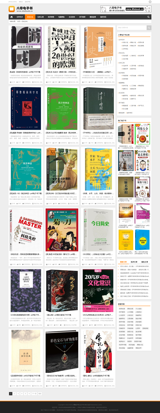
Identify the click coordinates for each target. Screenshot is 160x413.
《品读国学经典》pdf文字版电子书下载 (25, 376)
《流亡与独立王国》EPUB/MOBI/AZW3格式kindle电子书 (134, 296)
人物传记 (133, 55)
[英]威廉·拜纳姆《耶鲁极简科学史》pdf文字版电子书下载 (26, 133)
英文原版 (122, 348)
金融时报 (130, 348)
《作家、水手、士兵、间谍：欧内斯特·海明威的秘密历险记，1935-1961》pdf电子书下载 (98, 193)
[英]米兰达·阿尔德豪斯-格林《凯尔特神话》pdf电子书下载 (62, 133)
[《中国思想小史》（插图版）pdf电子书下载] (98, 47)
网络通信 (141, 85)
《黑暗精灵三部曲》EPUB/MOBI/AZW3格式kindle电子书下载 (134, 289)
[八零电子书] (22, 6)
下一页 (34, 393)
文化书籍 (125, 59)
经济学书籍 (122, 345)
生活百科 (72, 17)
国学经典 (125, 45)
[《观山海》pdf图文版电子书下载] (62, 290)
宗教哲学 (125, 69)
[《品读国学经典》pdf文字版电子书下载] (26, 351)
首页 (11, 17)
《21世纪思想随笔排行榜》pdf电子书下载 (26, 315)
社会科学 (125, 65)
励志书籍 (138, 318)
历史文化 (30, 17)
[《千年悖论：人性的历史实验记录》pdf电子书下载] (98, 108)
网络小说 (133, 42)
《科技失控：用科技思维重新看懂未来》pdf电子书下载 (26, 254)
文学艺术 (20, 17)
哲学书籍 (130, 325)
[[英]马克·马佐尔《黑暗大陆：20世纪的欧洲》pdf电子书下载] (62, 47)
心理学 (138, 328)
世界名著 (141, 42)
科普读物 (138, 338)
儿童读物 (130, 318)
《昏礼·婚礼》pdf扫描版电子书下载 (96, 376)
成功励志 (141, 65)
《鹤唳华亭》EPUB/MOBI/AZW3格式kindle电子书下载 (134, 279)
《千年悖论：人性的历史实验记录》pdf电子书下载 (98, 133)
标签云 (21, 2)
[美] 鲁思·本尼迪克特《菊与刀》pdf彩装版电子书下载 (62, 254)
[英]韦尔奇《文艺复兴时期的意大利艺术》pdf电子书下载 (62, 193)
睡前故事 (93, 17)
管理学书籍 (137, 341)
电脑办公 (125, 89)
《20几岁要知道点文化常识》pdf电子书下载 (98, 315)
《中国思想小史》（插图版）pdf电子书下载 (98, 72)
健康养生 (125, 95)
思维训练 (145, 328)
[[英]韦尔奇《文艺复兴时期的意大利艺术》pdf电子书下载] (62, 169)
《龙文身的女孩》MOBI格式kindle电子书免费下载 (134, 283)
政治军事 (141, 55)
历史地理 (125, 55)
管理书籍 (141, 75)
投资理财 (125, 79)
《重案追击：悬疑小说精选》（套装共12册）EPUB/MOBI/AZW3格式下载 (134, 269)
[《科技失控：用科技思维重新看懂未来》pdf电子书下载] (26, 230)
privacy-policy (13, 2)
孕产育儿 (141, 105)
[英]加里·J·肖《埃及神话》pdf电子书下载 (26, 193)
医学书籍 (122, 322)
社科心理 (41, 17)
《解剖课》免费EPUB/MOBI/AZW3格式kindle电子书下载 (134, 293)
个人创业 (138, 309)
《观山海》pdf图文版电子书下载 (58, 315)
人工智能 (133, 85)
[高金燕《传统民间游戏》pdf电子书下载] (26, 47)
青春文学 (133, 45)
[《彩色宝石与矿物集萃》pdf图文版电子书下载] (62, 351)
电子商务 (138, 335)
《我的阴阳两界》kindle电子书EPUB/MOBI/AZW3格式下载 (134, 273)
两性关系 (141, 95)
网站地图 (87, 405)
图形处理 (133, 89)
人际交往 (130, 315)
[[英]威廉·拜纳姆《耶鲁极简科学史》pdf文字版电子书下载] (26, 108)
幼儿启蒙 (125, 109)
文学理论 (125, 49)
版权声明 (27, 2)
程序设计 (122, 341)
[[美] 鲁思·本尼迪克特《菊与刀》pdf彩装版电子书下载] (62, 230)
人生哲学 (122, 315)
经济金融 (133, 75)
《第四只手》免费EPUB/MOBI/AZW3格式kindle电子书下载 (134, 276)
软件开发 (125, 85)
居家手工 (133, 99)
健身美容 (133, 95)
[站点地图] (150, 1)
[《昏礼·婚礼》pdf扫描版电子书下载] (98, 351)
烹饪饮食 (125, 99)
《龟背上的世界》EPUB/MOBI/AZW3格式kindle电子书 (134, 286)
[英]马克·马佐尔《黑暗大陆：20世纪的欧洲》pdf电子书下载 (62, 72)
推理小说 (130, 331)
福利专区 (103, 17)
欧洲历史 (130, 335)
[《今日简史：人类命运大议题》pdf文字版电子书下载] (98, 230)
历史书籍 (130, 322)
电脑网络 (61, 17)
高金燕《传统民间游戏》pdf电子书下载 (25, 72)
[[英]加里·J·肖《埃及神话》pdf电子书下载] (26, 169)
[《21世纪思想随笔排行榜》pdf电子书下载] (26, 290)
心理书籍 (133, 65)
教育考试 (133, 69)
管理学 (129, 341)
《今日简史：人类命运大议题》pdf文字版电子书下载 (98, 254)
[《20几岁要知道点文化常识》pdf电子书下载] (98, 290)
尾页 (40, 393)
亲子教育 (82, 17)
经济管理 (51, 17)
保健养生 (138, 315)
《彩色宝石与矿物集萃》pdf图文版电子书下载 (62, 376)
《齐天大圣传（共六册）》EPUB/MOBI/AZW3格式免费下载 (134, 266)
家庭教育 (125, 105)
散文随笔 (141, 45)
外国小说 (125, 42)
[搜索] (148, 17)
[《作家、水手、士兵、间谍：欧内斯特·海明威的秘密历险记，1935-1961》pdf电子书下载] (98, 169)
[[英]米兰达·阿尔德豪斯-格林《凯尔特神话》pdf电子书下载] (62, 108)
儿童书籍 (133, 105)
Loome (100, 405)
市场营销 (125, 75)
